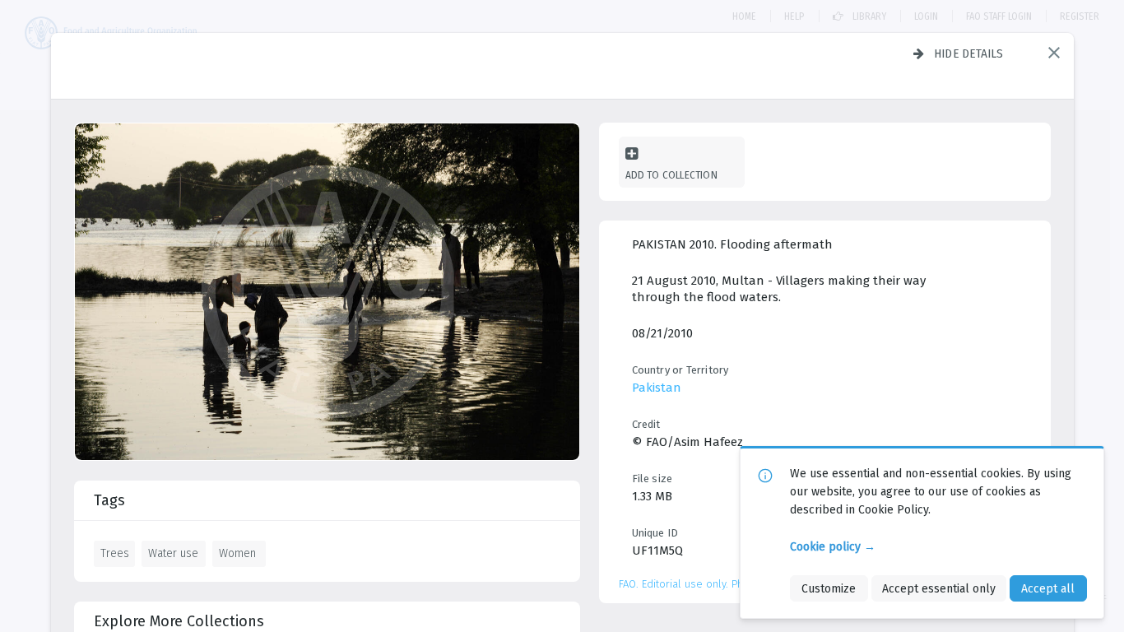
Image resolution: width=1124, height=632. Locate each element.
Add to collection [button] (671, 175)
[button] (1054, 53)
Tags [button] (109, 500)
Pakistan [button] (656, 387)
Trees (114, 553)
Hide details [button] (969, 53)
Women (237, 553)
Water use (173, 553)
